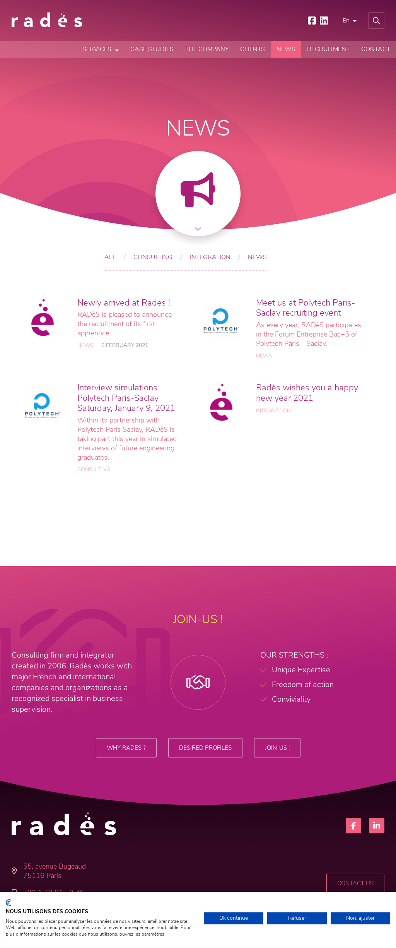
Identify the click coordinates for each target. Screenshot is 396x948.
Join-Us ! (277, 748)
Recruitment (328, 49)
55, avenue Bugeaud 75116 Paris (54, 871)
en (346, 20)
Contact (375, 49)
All (110, 257)
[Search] (376, 20)
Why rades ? (126, 748)
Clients (252, 49)
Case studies (152, 49)
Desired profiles (205, 748)
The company (207, 49)
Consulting (152, 257)
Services (96, 49)
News (286, 49)
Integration (210, 257)
